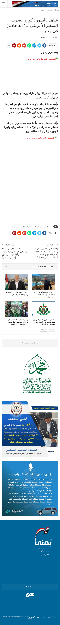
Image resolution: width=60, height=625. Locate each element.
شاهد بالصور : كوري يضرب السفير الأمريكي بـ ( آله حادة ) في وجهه (32, 226)
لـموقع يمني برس (35, 617)
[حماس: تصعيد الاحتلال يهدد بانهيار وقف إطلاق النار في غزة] (16, 282)
